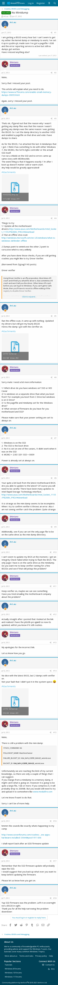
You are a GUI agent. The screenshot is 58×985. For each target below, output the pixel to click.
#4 (55, 218)
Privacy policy (41, 956)
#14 (54, 671)
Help (51, 956)
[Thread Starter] (5, 27)
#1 (55, 32)
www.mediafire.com (42, 791)
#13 (54, 642)
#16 (54, 821)
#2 (55, 72)
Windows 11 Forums (13, 976)
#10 (54, 552)
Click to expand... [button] (29, 296)
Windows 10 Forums (13, 972)
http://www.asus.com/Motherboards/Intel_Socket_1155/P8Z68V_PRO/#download (29, 230)
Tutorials (8, 964)
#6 (55, 377)
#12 (54, 614)
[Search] (54, 3)
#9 (55, 527)
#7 (55, 438)
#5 (55, 316)
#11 (54, 586)
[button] (3, 3)
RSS (53, 969)
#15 (54, 732)
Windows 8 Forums (13, 968)
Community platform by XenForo (24, 982)
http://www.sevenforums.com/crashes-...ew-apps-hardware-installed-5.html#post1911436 (26, 836)
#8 (55, 478)
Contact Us (50, 964)
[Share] (51, 32)
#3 (55, 118)
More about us (11, 956)
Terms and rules (26, 956)
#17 (54, 861)
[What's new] (49, 3)
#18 (54, 898)
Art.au (5, 16)
